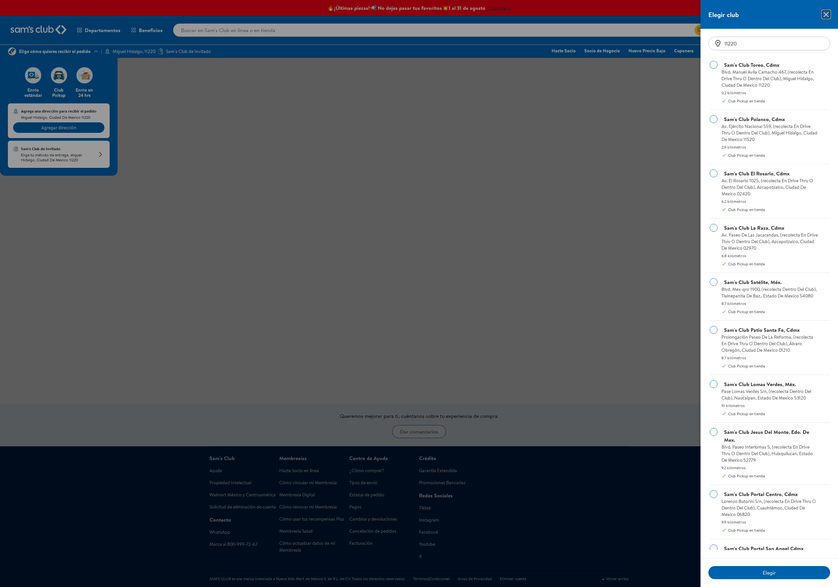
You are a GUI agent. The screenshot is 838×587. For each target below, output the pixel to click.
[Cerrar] (826, 14)
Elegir (769, 572)
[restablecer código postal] (718, 43)
